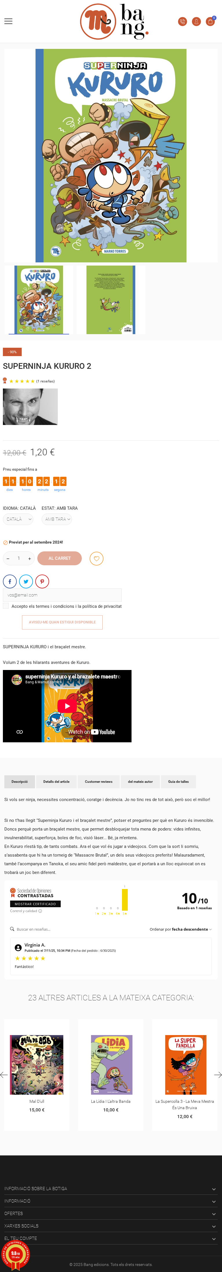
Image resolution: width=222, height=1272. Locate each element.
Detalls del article (56, 782)
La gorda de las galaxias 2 (184, 1101)
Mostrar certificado (35, 904)
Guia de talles (178, 782)
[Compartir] (10, 581)
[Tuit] (26, 581)
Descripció (20, 782)
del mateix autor (140, 782)
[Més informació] (36, 1025)
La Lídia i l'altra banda (37, 1101)
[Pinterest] (42, 581)
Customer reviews (98, 782)
